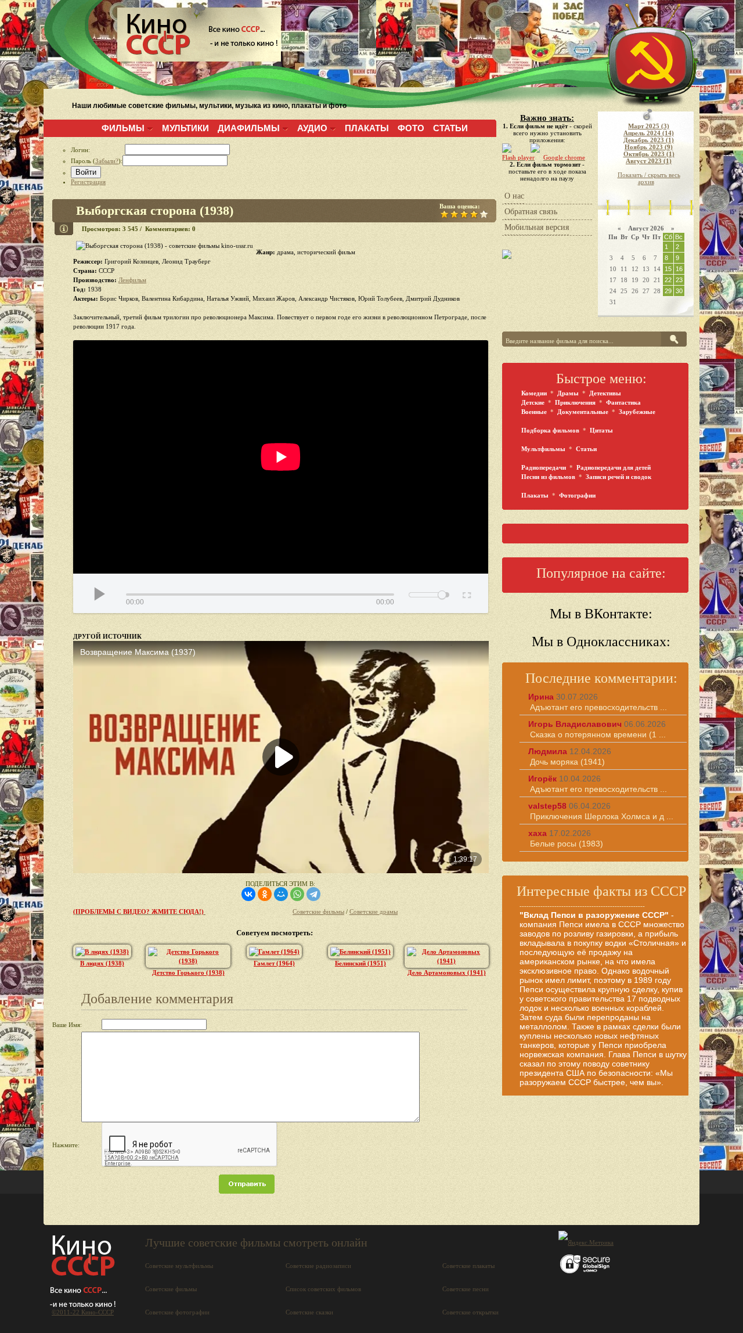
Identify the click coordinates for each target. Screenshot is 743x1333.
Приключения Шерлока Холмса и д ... (601, 816)
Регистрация (88, 181)
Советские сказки (309, 1312)
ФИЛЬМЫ (123, 128)
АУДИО (312, 128)
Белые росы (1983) (566, 843)
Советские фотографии (177, 1312)
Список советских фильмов (323, 1288)
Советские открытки (470, 1312)
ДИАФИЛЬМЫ (249, 128)
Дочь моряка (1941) (567, 761)
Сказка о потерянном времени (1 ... (598, 734)
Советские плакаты (468, 1265)
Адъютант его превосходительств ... (598, 707)
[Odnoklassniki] (265, 894)
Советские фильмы (318, 911)
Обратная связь (530, 211)
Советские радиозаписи (318, 1265)
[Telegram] (313, 894)
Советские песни (465, 1288)
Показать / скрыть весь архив (649, 178)
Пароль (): (96, 160)
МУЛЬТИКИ (185, 128)
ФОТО (411, 128)
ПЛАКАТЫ (367, 128)
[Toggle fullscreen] (466, 593)
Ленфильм (132, 279)
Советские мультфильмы (179, 1265)
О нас (514, 196)
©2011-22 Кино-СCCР (83, 1312)
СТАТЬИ (450, 128)
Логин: (98, 149)
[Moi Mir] (281, 894)
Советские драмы (373, 911)
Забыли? (106, 160)
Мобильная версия (536, 227)
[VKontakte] (248, 894)
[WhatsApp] (297, 894)
